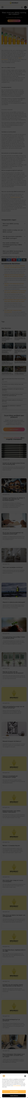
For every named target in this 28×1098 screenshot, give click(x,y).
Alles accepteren (14, 1091)
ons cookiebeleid (16, 1085)
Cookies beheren (14, 1095)
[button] (25, 1076)
